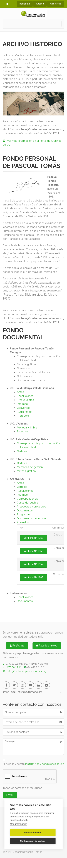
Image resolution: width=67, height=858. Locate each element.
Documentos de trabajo (31, 518)
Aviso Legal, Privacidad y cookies (23, 692)
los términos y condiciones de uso (44, 763)
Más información (18, 824)
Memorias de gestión (30, 467)
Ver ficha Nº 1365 (33, 577)
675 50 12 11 (13, 667)
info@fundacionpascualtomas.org (26, 671)
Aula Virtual (55, 4)
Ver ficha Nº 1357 (33, 564)
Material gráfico (26, 471)
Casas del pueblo (27, 502)
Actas (20, 392)
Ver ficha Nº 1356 (33, 551)
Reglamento (24, 411)
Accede (40, 4)
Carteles (22, 451)
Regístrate (24, 4)
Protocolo (23, 415)
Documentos (25, 510)
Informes (22, 403)
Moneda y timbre (27, 427)
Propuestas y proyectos (31, 506)
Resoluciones (25, 396)
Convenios (23, 407)
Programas (23, 514)
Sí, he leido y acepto (33, 763)
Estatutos (22, 431)
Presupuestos (25, 400)
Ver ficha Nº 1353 (33, 537)
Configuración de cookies (32, 841)
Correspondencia (27, 498)
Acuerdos (23, 522)
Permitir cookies (32, 832)
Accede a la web (48, 645)
